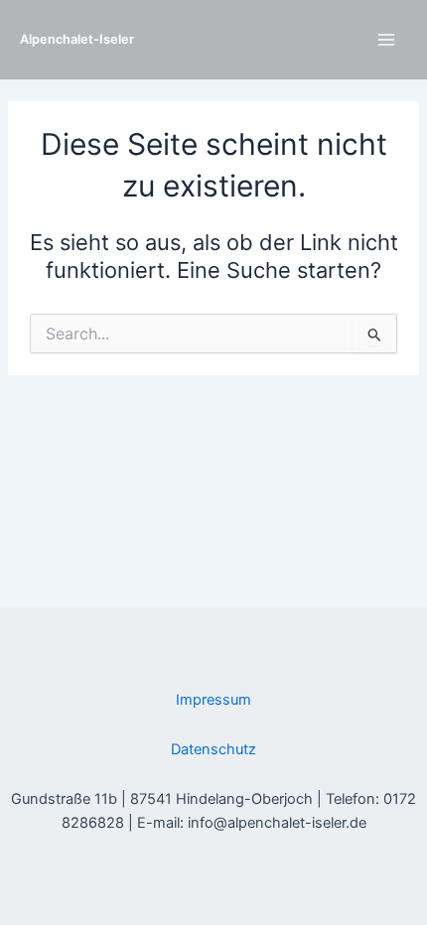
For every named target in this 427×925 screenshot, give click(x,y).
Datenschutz (213, 749)
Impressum (213, 700)
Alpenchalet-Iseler (77, 39)
